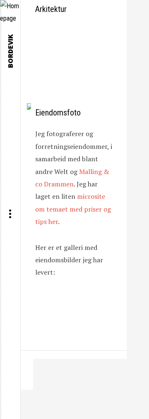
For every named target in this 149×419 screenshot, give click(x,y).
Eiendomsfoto (58, 113)
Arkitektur (51, 9)
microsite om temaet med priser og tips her (73, 209)
